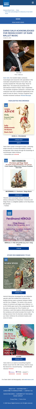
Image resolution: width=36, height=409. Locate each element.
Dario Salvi (6, 78)
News (17, 10)
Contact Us (29, 390)
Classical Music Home (8, 10)
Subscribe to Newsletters (13, 390)
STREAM (18, 248)
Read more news (18, 22)
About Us (12, 388)
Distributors (22, 388)
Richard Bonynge (26, 95)
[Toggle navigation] (32, 3)
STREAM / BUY (19, 139)
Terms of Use (22, 399)
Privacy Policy (13, 399)
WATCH (19, 143)
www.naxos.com (29, 379)
